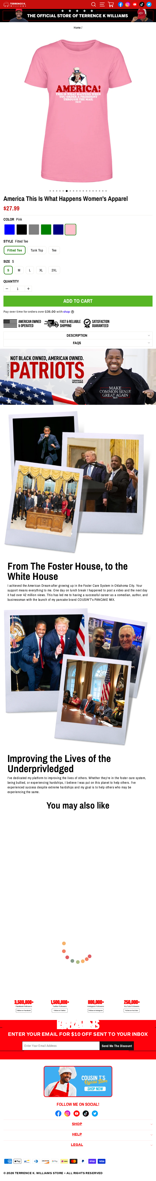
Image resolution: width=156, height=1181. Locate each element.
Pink (70, 229)
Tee (54, 250)
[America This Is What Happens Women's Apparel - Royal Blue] (6, 895)
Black (21, 229)
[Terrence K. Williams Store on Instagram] (127, 5)
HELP (77, 1134)
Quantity (11, 281)
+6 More (35, 895)
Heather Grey (34, 229)
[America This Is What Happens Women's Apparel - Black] (13, 895)
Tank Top (37, 250)
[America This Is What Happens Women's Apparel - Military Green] (26, 895)
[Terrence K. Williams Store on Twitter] (149, 5)
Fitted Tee (14, 250)
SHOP (77, 1124)
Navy (58, 229)
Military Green (46, 229)
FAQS (77, 342)
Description (77, 335)
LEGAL (77, 1145)
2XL (54, 270)
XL (41, 270)
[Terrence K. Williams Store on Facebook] (120, 5)
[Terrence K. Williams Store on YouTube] (134, 5)
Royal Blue (9, 229)
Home (77, 27)
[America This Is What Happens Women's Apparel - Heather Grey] (19, 895)
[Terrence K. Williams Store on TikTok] (141, 5)
